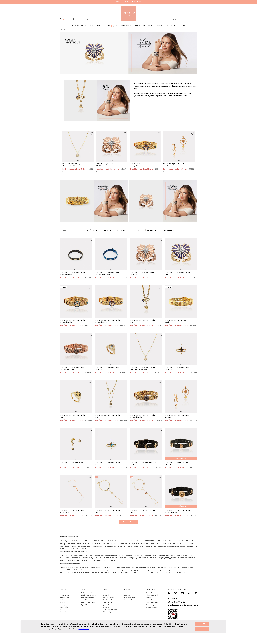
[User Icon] (74, 19)
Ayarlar (201, 629)
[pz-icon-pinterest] (196, 593)
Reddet (80, 626)
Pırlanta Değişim (107, 612)
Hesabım (105, 593)
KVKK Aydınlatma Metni (88, 593)
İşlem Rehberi (107, 605)
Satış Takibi (106, 595)
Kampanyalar (63, 605)
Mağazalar (127, 595)
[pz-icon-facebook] (169, 593)
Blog (61, 609)
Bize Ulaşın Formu (129, 597)
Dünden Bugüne (64, 597)
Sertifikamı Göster (129, 600)
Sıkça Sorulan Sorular (109, 600)
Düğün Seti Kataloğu (152, 607)
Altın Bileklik (149, 593)
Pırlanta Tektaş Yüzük (152, 595)
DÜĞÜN (183, 26)
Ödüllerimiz (63, 600)
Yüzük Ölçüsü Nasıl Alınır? (110, 609)
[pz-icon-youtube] (189, 593)
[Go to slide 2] (78, 160)
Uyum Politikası (85, 605)
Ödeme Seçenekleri (108, 602)
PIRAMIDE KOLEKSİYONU (155, 26)
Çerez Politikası (84, 629)
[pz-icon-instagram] (182, 593)
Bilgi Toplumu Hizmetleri (88, 602)
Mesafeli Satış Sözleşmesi (88, 595)
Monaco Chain (150, 600)
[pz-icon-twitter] (175, 593)
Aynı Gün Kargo (150, 605)
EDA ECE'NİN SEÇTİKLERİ (79, 26)
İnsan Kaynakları (64, 607)
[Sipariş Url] (81, 19)
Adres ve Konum (129, 593)
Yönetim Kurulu (64, 593)
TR (63, 19)
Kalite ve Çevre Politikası (88, 597)
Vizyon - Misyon (64, 595)
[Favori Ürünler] (88, 19)
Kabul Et (202, 624)
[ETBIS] (182, 615)
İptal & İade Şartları (108, 597)
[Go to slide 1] (77, 160)
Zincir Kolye (149, 597)
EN (66, 19)
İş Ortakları (63, 602)
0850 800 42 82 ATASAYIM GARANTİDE (128, 2)
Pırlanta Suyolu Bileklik (152, 602)
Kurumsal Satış (64, 612)
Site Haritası (106, 607)
